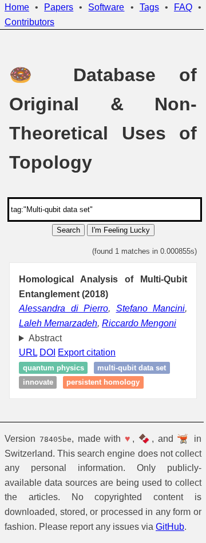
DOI (47, 352)
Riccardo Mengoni (139, 323)
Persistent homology (103, 382)
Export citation (87, 352)
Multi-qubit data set (131, 368)
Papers (58, 7)
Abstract (45, 338)
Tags (149, 7)
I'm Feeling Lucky (121, 230)
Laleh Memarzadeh (58, 323)
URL (28, 352)
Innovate (38, 382)
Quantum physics (53, 368)
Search (68, 230)
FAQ (183, 7)
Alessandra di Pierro (63, 308)
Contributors (29, 22)
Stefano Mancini (150, 308)
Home (17, 7)
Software (106, 7)
